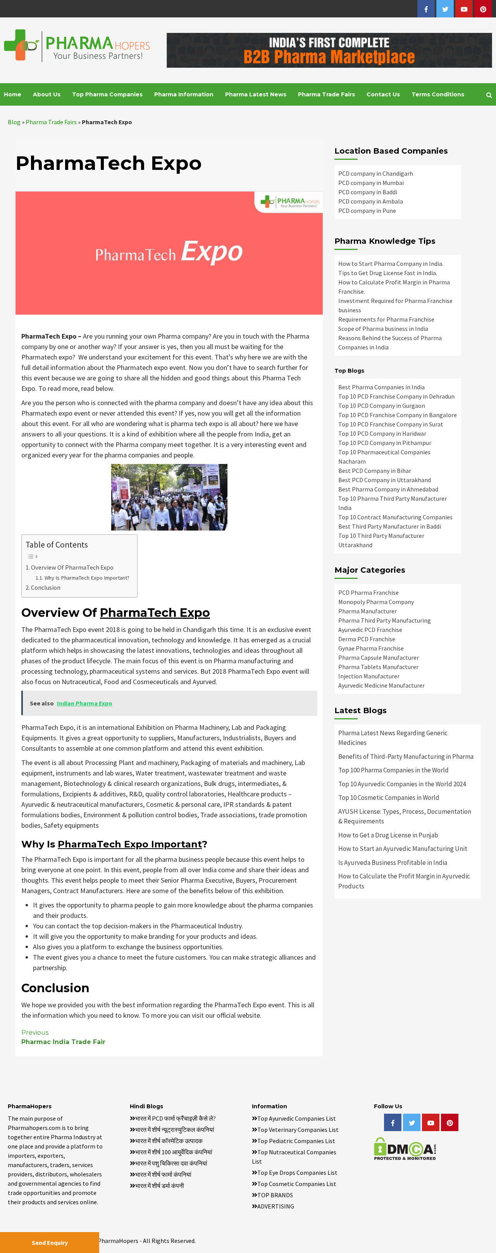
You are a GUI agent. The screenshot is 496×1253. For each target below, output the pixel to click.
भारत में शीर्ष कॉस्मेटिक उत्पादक (169, 1141)
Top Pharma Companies (107, 94)
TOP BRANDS (275, 1195)
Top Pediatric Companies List (296, 1141)
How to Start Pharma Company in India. (390, 263)
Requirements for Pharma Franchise (386, 319)
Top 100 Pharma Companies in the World (393, 770)
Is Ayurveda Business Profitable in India (392, 862)
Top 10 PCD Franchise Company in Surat (390, 424)
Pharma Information (184, 94)
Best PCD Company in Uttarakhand (384, 480)
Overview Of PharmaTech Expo (72, 567)
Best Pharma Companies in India (381, 387)
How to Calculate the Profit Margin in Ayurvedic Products (404, 881)
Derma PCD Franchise (366, 639)
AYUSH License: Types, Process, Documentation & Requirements (404, 816)
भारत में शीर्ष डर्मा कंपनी (159, 1186)
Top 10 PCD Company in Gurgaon (381, 405)
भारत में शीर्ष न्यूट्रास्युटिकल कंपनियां (174, 1129)
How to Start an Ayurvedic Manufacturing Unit (402, 848)
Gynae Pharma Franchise (371, 648)
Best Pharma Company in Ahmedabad (388, 489)
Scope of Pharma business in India (383, 328)
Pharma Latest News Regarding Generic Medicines (393, 738)
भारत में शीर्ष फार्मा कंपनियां (163, 1174)
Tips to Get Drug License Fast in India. (387, 273)
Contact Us (383, 94)
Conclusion (45, 587)
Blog (14, 122)
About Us (46, 94)
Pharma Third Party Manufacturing (384, 620)
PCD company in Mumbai (371, 183)
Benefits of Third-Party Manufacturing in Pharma (406, 756)
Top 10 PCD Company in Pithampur (384, 443)
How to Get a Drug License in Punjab (388, 835)
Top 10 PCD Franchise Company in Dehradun (396, 396)
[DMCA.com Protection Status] (405, 1148)
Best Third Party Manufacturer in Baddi (389, 526)
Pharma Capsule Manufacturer (378, 657)
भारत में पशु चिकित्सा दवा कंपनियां (171, 1163)
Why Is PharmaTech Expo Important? (87, 577)
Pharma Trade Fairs (326, 94)
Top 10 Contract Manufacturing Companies (395, 517)
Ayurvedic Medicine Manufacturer (381, 685)
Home (12, 94)
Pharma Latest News (255, 94)
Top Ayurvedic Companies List (296, 1118)
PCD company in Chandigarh (375, 173)
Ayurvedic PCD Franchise (370, 629)
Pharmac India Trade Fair (63, 1037)
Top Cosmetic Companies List (296, 1184)
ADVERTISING (275, 1206)
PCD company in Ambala (370, 201)
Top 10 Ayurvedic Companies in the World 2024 (402, 784)
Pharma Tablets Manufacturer (378, 667)
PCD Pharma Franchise (368, 592)
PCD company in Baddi (367, 192)
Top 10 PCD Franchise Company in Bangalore (397, 415)
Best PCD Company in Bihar (374, 470)
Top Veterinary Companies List (298, 1129)
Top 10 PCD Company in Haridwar (382, 433)
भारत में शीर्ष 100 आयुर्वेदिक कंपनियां (173, 1152)
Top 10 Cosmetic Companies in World (388, 797)
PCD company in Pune (367, 210)
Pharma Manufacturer (367, 611)
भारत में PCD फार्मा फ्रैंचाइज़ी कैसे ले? (175, 1118)
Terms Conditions (438, 94)
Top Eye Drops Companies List (297, 1172)
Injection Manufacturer (369, 676)
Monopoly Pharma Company (376, 602)
